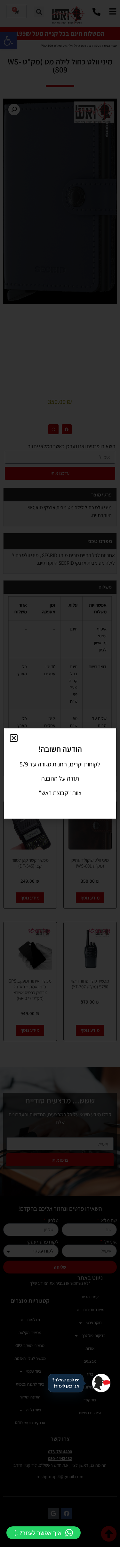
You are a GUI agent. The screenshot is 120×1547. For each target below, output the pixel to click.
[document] (60, 773)
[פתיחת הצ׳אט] (101, 1383)
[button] (43, 1532)
